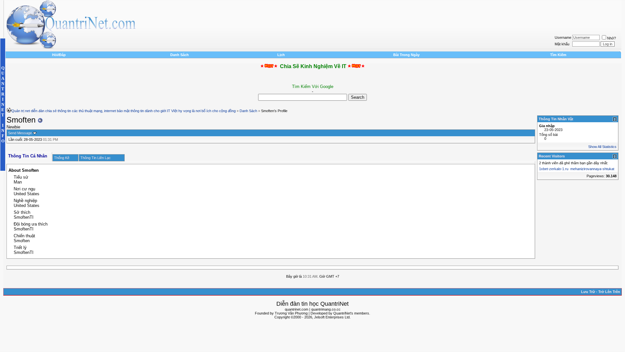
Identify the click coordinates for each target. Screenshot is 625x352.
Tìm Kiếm (558, 55)
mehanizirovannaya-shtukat (592, 169)
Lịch (281, 55)
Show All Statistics (602, 147)
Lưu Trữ (588, 292)
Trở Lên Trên (609, 292)
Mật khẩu (562, 44)
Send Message (20, 133)
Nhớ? (611, 38)
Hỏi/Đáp (59, 55)
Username (563, 37)
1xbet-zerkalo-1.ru (553, 169)
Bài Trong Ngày (406, 55)
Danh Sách (179, 55)
